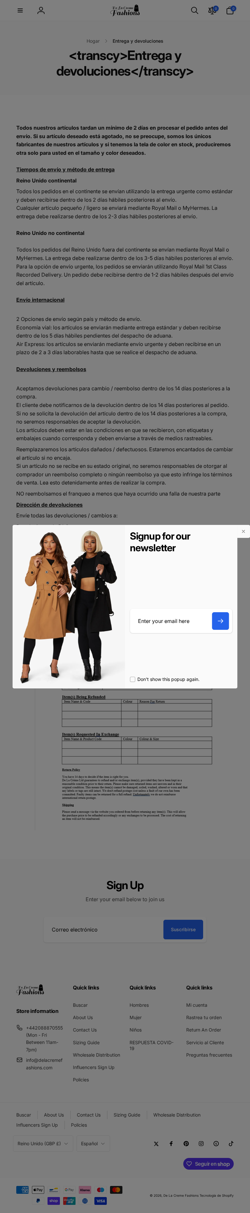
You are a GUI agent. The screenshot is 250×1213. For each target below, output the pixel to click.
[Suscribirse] (220, 621)
